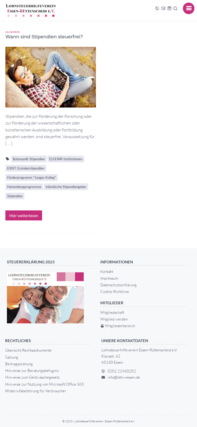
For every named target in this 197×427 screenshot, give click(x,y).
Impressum (109, 278)
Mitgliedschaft (112, 312)
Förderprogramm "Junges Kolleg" (31, 177)
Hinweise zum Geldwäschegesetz (32, 377)
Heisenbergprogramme (24, 187)
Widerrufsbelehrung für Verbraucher (35, 390)
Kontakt (106, 271)
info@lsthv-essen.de (123, 377)
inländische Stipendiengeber (66, 187)
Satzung (11, 357)
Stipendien (15, 196)
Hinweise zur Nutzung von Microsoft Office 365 (44, 384)
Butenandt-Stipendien (29, 159)
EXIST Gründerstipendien (25, 168)
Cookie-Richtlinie (114, 291)
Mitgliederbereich (119, 325)
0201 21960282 (121, 371)
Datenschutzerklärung (118, 284)
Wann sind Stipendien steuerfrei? (44, 37)
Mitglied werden (114, 319)
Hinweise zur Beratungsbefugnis (31, 370)
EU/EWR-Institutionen (65, 159)
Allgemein (12, 31)
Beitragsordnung (19, 363)
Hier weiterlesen (23, 215)
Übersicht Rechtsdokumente (28, 350)
